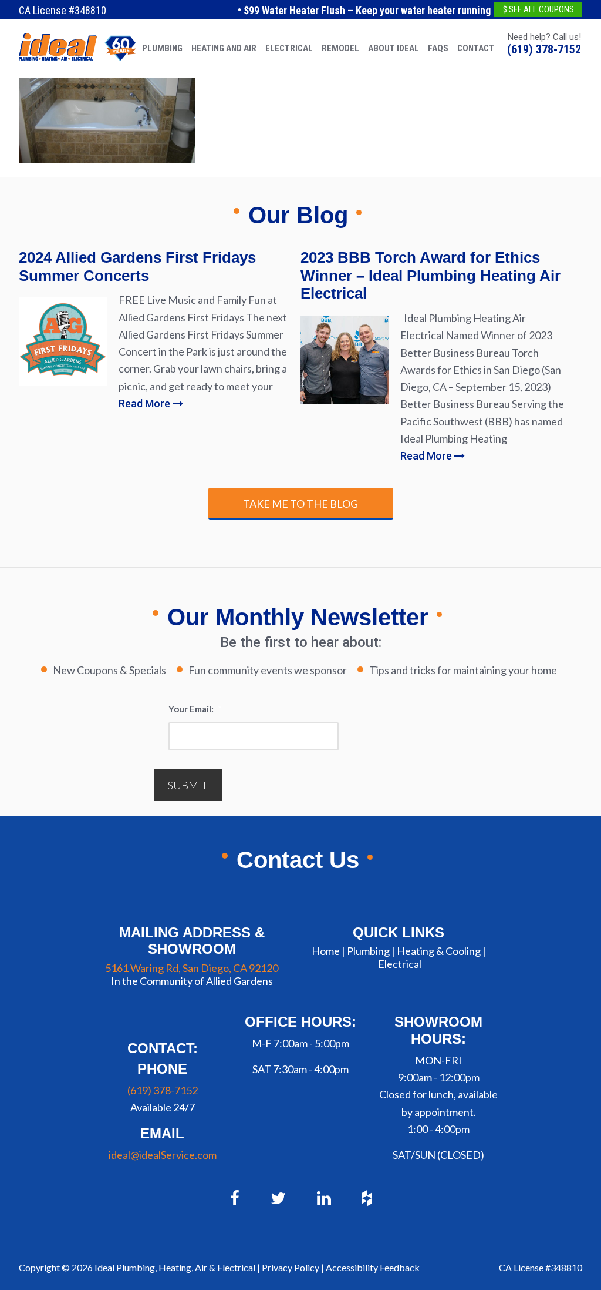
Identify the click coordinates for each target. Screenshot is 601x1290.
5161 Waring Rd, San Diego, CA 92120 (191, 967)
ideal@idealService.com (163, 1154)
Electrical (399, 963)
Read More (146, 403)
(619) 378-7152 (544, 49)
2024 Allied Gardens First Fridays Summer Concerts (137, 266)
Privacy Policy (290, 1267)
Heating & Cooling (439, 950)
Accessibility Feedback (373, 1267)
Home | (328, 950)
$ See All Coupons (538, 9)
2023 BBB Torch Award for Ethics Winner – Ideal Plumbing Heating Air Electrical (430, 275)
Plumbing (368, 950)
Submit (188, 785)
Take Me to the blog (300, 503)
